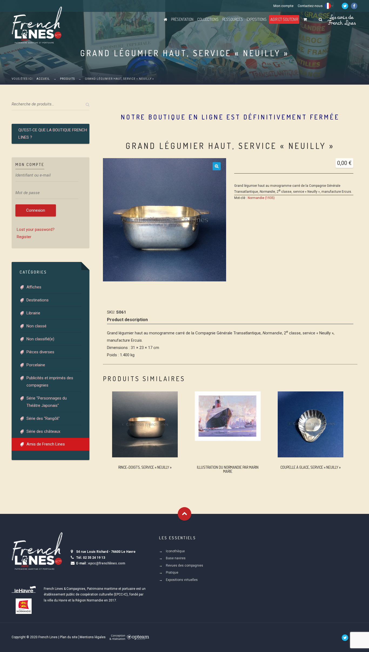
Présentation (182, 19)
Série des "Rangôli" (43, 418)
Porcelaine (35, 364)
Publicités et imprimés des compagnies (49, 381)
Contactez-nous (310, 6)
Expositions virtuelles (182, 580)
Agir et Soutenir (284, 19)
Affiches (33, 287)
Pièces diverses (40, 352)
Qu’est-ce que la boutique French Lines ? (52, 134)
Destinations (37, 300)
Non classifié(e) (40, 339)
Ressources (232, 19)
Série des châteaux (43, 431)
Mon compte (283, 6)
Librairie (33, 313)
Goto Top (184, 514)
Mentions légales (93, 637)
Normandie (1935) (261, 198)
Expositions (257, 19)
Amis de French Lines (45, 444)
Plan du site (69, 637)
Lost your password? (36, 229)
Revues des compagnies (184, 565)
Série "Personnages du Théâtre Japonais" (46, 402)
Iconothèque (175, 551)
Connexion (35, 210)
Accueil (43, 78)
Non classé (36, 326)
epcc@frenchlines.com (106, 563)
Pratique (172, 572)
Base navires (176, 558)
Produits (67, 78)
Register (24, 236)
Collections (208, 19)
